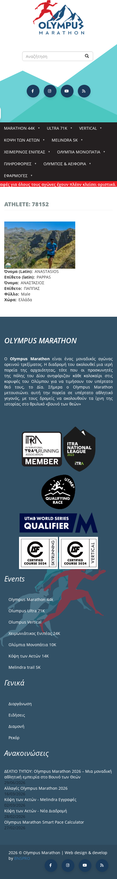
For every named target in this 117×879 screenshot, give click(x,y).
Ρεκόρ (14, 737)
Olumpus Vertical (25, 622)
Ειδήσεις (17, 715)
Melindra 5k (63, 141)
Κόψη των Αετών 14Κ (29, 656)
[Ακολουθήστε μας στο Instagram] (50, 91)
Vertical (86, 129)
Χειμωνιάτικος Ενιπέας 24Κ (34, 633)
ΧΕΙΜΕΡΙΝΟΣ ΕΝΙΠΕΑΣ (22, 153)
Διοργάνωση (20, 703)
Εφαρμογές (14, 177)
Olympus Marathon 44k (31, 599)
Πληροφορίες (16, 165)
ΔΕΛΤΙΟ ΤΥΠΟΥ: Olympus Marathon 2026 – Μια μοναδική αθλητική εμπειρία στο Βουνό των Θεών (58, 774)
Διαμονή (16, 726)
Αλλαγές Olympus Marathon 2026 (36, 788)
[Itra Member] (42, 448)
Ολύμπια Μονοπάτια (76, 153)
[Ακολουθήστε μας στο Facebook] (33, 91)
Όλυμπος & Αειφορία (62, 165)
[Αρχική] (58, 20)
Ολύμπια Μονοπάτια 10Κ (32, 644)
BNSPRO (22, 858)
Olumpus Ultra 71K (27, 610)
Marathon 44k (17, 129)
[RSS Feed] (84, 91)
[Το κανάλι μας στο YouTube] (67, 91)
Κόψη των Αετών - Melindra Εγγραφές (40, 799)
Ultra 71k (55, 129)
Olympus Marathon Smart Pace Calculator (44, 822)
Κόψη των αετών (20, 141)
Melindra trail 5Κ (25, 667)
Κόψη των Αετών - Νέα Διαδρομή (35, 810)
